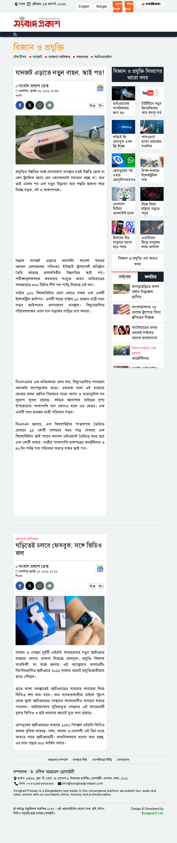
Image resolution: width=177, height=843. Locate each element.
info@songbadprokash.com (82, 783)
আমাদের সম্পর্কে (58, 760)
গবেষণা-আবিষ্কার (59, 57)
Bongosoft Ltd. (153, 813)
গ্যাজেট (37, 57)
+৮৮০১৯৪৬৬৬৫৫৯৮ (40, 783)
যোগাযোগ (123, 760)
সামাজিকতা (152, 4)
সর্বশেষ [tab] (125, 277)
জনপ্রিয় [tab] (150, 277)
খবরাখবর (82, 57)
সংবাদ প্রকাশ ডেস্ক (34, 86)
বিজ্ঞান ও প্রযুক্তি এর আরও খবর (137, 261)
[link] (117, 6)
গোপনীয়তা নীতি (102, 760)
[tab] (125, 277)
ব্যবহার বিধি (80, 760)
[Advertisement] (60, 225)
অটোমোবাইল (103, 57)
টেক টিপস (19, 57)
